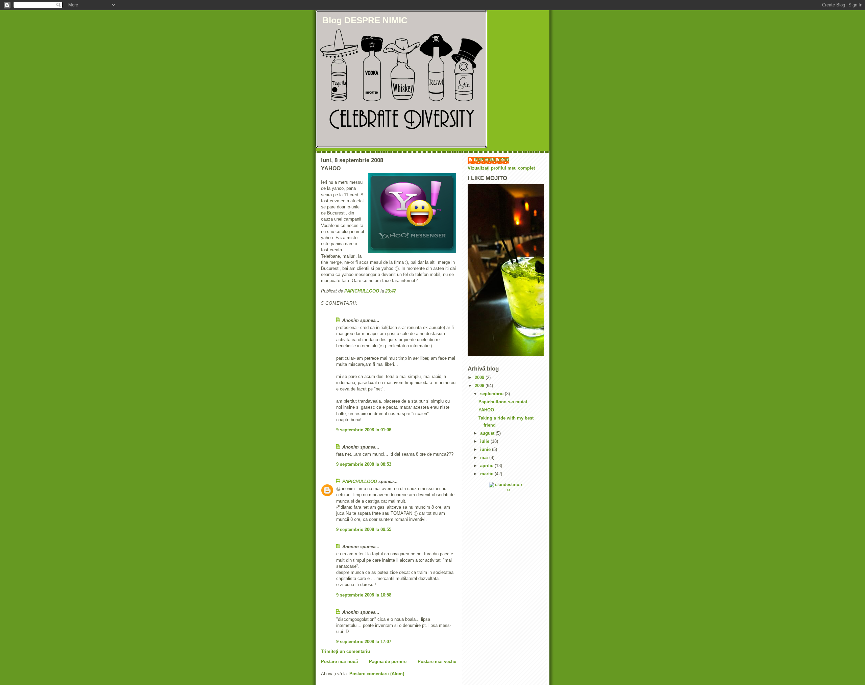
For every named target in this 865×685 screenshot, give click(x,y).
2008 (480, 385)
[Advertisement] (498, 545)
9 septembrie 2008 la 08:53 (363, 464)
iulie (485, 441)
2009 (480, 377)
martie (487, 473)
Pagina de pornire (387, 661)
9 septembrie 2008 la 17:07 (363, 641)
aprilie (487, 465)
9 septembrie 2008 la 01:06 (363, 429)
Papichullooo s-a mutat (502, 401)
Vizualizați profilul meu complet (501, 168)
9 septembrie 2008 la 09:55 (363, 529)
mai (484, 457)
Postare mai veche (437, 661)
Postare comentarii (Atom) (376, 673)
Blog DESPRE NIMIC (364, 20)
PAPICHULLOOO (359, 481)
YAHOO (486, 409)
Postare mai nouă (339, 661)
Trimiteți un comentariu (345, 651)
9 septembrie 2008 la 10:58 (363, 595)
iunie (486, 449)
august (488, 433)
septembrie (492, 393)
